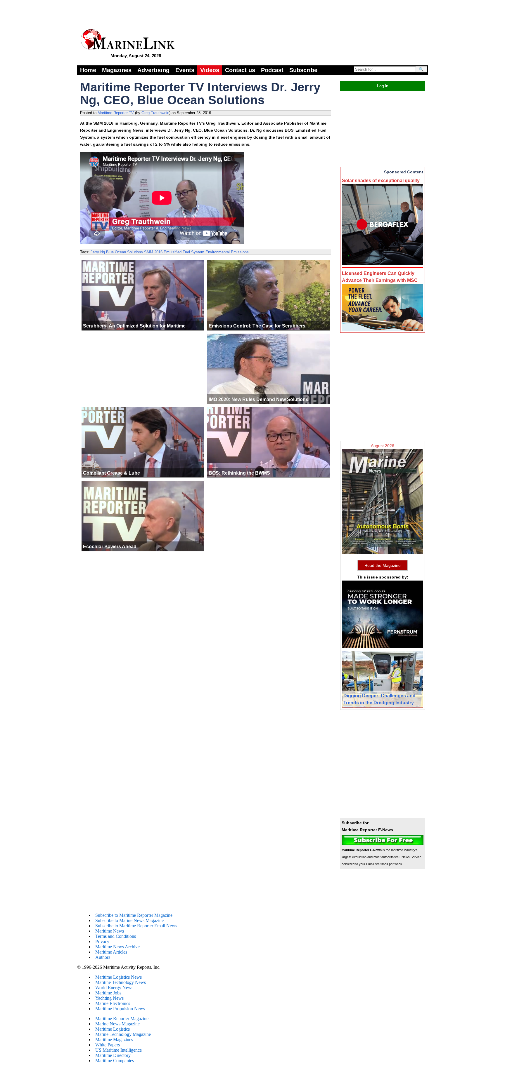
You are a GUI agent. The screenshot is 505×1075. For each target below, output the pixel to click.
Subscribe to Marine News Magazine (129, 920)
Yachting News (109, 998)
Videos (209, 70)
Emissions (240, 252)
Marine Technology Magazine (123, 1034)
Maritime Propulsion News (120, 1008)
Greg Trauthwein (155, 113)
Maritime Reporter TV (116, 113)
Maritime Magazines (114, 1039)
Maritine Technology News (120, 982)
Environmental (217, 252)
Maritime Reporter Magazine (121, 1018)
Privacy (102, 941)
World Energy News (114, 987)
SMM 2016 (153, 252)
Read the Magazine (382, 565)
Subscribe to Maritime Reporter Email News (136, 925)
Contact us (240, 70)
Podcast (272, 70)
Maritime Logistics (112, 1029)
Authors (102, 957)
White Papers (107, 1044)
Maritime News (109, 930)
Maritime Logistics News (118, 977)
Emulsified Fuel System (184, 252)
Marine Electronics (112, 1003)
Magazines (117, 70)
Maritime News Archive (117, 946)
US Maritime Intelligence (118, 1050)
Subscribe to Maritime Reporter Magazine (133, 915)
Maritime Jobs (108, 992)
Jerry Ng (98, 252)
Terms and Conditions (115, 936)
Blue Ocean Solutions (124, 252)
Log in (382, 85)
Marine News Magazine (117, 1023)
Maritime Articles (111, 951)
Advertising (153, 70)
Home (88, 70)
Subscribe (303, 70)
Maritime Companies (114, 1060)
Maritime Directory (113, 1055)
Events (184, 70)
